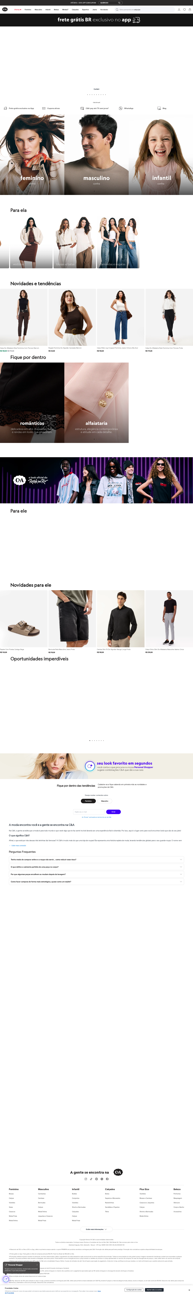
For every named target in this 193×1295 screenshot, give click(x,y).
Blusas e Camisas (146, 1198)
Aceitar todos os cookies (154, 1290)
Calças (11, 1198)
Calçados (75, 9)
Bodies (74, 1194)
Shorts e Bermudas (79, 1207)
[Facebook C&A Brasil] (107, 1179)
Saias (11, 1207)
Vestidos (12, 1203)
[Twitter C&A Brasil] (102, 1179)
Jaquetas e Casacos (45, 1216)
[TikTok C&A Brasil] (91, 1179)
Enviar (113, 812)
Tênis (107, 1211)
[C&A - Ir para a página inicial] (5, 9)
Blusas (11, 1194)
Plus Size (144, 1189)
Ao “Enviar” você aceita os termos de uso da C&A (96, 817)
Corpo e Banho (179, 1207)
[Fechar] (189, 1290)
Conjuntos (75, 1198)
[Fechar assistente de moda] (37, 1265)
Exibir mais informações (94, 1229)
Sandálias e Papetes (112, 1207)
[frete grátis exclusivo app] (96, 26)
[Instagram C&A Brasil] (85, 1179)
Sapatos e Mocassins (112, 1198)
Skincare (177, 1203)
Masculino (38, 9)
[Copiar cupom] (119, 2)
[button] (144, 9)
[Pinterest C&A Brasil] (96, 1179)
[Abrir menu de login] (179, 9)
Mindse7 (65, 9)
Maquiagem (178, 1198)
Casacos (12, 1211)
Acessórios (177, 1211)
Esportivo (85, 9)
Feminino (28, 9)
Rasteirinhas (109, 1203)
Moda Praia (13, 1216)
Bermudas (41, 1203)
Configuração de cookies (134, 1290)
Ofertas (17, 9)
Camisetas (42, 1194)
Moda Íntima (13, 1220)
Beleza (56, 9)
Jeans (94, 9)
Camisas (41, 1198)
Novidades (104, 9)
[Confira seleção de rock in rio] (96, 502)
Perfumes (177, 1194)
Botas (107, 1194)
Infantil (48, 9)
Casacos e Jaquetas (147, 1203)
